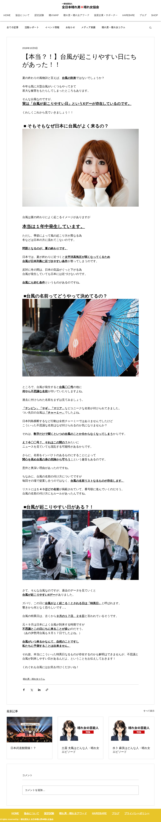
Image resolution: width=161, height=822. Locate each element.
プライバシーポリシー (137, 813)
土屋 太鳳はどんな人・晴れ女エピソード (80, 749)
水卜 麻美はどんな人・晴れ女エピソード (131, 749)
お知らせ (70, 27)
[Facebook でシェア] (23, 689)
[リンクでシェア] (46, 689)
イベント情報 (52, 27)
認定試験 (49, 813)
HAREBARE (99, 813)
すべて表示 (148, 711)
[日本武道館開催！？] (29, 729)
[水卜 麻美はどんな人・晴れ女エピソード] (131, 729)
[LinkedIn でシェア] (39, 689)
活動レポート (32, 27)
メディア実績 (88, 27)
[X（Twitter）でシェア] (31, 689)
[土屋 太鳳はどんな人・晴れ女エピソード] (80, 729)
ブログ (115, 813)
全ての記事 (12, 27)
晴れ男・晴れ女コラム (113, 27)
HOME (15, 813)
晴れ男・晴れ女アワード (73, 813)
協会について (31, 813)
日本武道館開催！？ (23, 748)
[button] (150, 27)
